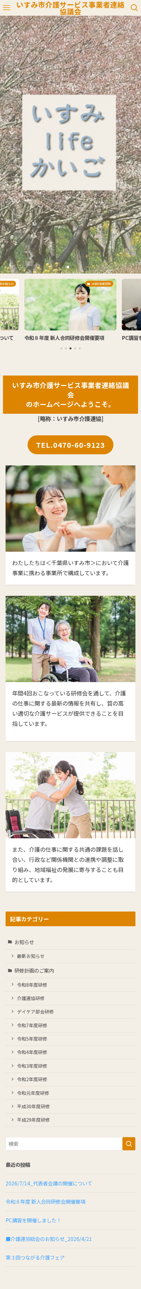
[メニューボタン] (6, 8)
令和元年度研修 (33, 1093)
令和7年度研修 (32, 1025)
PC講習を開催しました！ (33, 1220)
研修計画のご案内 (34, 970)
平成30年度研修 (33, 1106)
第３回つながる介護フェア (35, 1257)
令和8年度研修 (32, 984)
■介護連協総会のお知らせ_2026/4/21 (49, 1238)
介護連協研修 (31, 998)
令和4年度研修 (32, 1052)
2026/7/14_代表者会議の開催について (49, 1183)
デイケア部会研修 (35, 1011)
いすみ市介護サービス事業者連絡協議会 (70, 8)
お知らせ (24, 942)
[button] (68, 267)
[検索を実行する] (128, 1143)
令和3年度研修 (32, 1066)
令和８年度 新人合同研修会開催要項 (45, 1201)
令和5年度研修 (32, 1038)
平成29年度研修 (33, 1119)
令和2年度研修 (32, 1079)
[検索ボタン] (134, 8)
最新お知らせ (31, 956)
